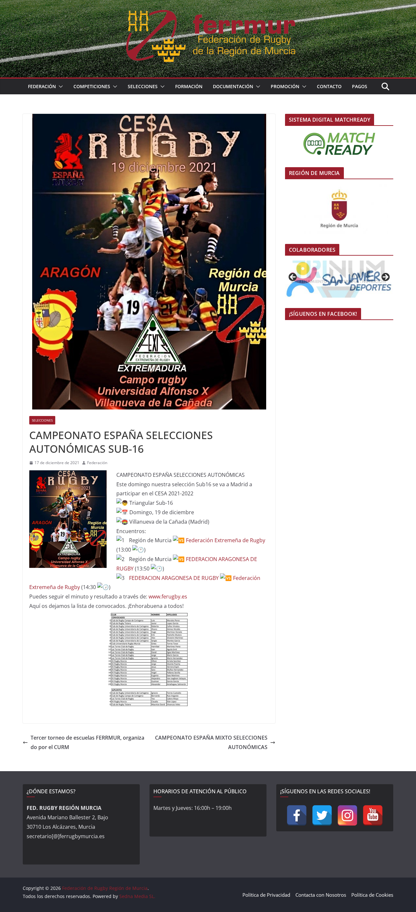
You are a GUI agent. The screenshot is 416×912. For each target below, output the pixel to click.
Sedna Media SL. (137, 896)
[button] (59, 86)
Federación (42, 86)
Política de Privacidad (266, 895)
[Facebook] (296, 815)
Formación (188, 86)
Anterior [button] (293, 277)
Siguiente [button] (385, 277)
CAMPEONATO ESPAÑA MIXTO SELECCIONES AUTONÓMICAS (211, 742)
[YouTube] (372, 815)
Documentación (233, 86)
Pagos (359, 86)
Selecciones (143, 86)
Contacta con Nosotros (320, 895)
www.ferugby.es (167, 596)
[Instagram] (347, 815)
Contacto (329, 86)
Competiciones (91, 86)
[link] (225, 540)
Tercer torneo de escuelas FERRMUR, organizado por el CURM (87, 742)
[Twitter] (322, 815)
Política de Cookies (372, 895)
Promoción (285, 86)
